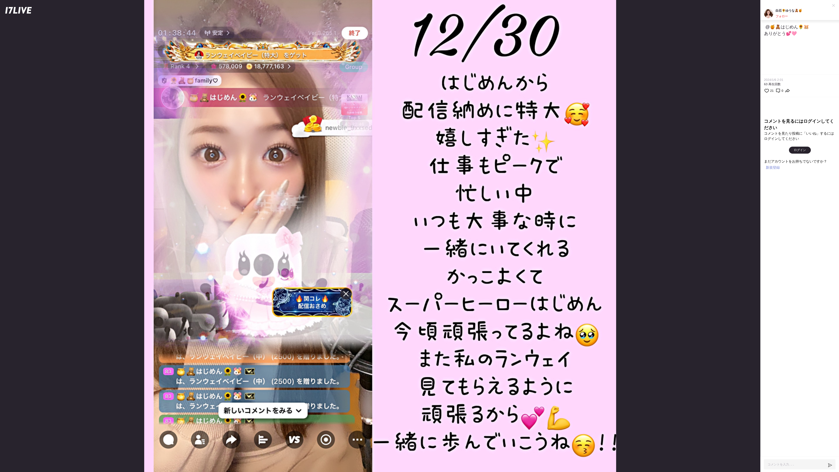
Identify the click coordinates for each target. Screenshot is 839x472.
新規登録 (773, 167)
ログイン (800, 150)
